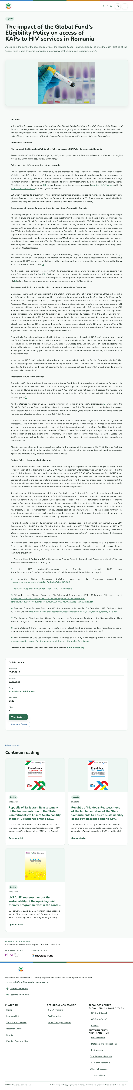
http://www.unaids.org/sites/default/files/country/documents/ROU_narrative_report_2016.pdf (73, 611)
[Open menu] (125, 6)
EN (104, 6)
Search (118, 6)
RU (110, 6)
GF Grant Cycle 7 (99, 1019)
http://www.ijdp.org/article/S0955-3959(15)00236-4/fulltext (43, 588)
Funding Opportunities (17, 1041)
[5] (44, 274)
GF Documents (98, 1037)
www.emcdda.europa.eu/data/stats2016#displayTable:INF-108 (40, 582)
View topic (16, 717)
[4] (43, 264)
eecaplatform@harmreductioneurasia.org (29, 982)
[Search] (118, 6)
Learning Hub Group (19, 994)
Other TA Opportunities (59, 1022)
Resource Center (19, 724)
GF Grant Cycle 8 (99, 1013)
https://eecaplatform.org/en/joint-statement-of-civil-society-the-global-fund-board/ (50, 641)
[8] (104, 403)
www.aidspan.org (75, 647)
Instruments (97, 1050)
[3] (119, 254)
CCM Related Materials (101, 1056)
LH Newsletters (97, 1075)
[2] (44, 185)
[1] (32, 178)
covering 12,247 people (102, 185)
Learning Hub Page (19, 988)
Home (9, 1009)
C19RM (94, 1025)
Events (9, 1035)
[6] (15, 281)
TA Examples (54, 1016)
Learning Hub (12, 1016)
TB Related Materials (100, 1062)
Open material (16, 838)
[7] (12, 618)
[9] (21, 423)
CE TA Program (55, 1009)
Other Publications (99, 1069)
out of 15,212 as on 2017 (23, 188)
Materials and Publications (22, 691)
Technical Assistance (16, 1022)
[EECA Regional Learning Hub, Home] (8, 6)
